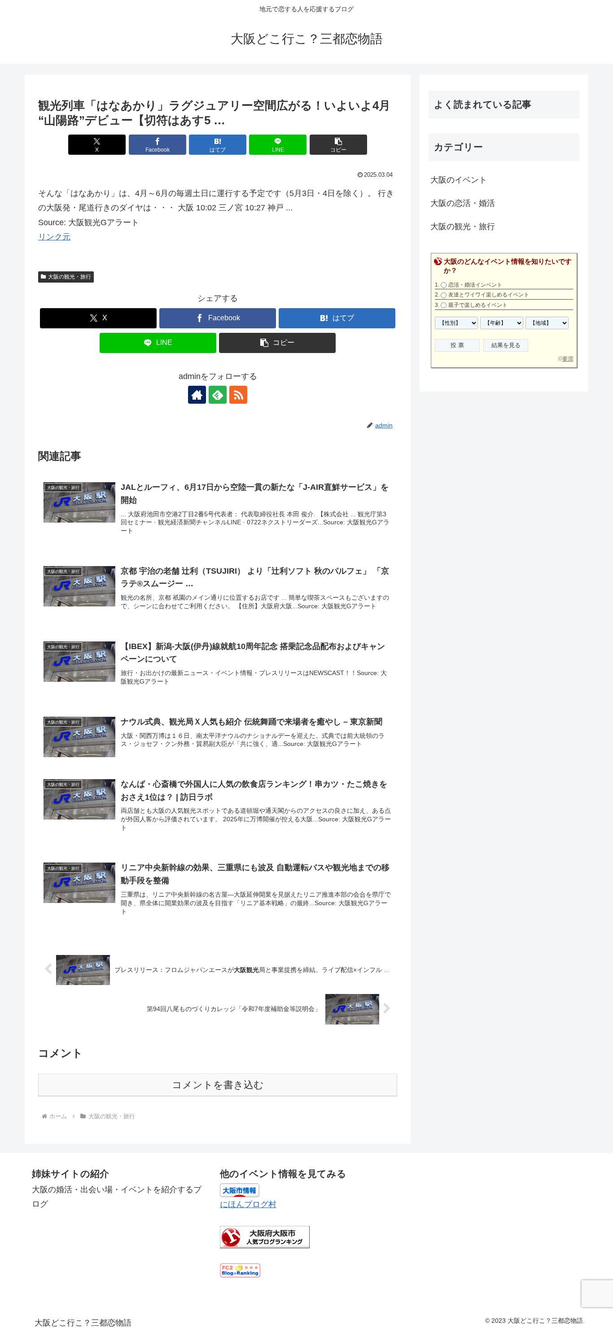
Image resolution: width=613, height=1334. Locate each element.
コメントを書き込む (218, 1084)
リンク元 (54, 236)
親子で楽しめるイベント (478, 305)
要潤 (567, 359)
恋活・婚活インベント (475, 285)
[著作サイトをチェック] (197, 395)
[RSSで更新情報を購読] (238, 395)
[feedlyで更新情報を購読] (218, 395)
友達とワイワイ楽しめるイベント (488, 295)
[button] (338, 145)
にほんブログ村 (248, 1204)
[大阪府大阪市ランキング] (265, 1236)
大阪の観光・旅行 (69, 277)
